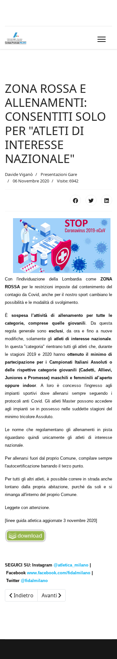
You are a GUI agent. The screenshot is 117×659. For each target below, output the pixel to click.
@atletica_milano (71, 565)
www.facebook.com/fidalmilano (58, 572)
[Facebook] (75, 200)
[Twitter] (91, 200)
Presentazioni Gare (59, 174)
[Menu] (100, 39)
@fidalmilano (34, 580)
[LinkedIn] (106, 200)
